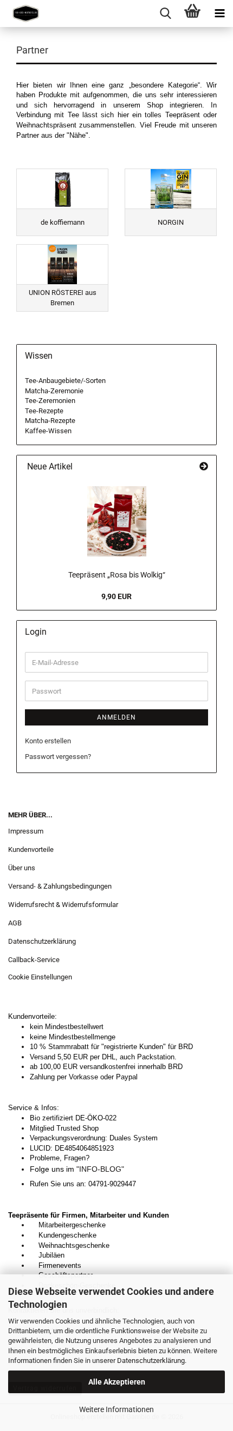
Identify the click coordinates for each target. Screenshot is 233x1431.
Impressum (25, 831)
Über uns (21, 868)
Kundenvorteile (31, 849)
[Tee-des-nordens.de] (21, 13)
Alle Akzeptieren (116, 1382)
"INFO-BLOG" (102, 1169)
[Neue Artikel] (203, 467)
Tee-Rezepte (44, 411)
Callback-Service (34, 960)
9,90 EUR (116, 596)
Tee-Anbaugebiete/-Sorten (65, 381)
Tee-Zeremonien (50, 401)
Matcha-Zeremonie (54, 391)
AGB (15, 923)
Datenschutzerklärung (151, 1360)
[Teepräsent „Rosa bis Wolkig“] (116, 521)
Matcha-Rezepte (50, 420)
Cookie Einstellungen (40, 977)
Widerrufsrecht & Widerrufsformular (63, 905)
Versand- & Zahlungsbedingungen (60, 886)
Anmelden (116, 717)
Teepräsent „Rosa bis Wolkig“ (116, 574)
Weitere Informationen (116, 1409)
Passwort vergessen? (58, 757)
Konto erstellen (48, 741)
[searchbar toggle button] (165, 13)
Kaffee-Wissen (48, 431)
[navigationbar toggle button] (219, 13)
